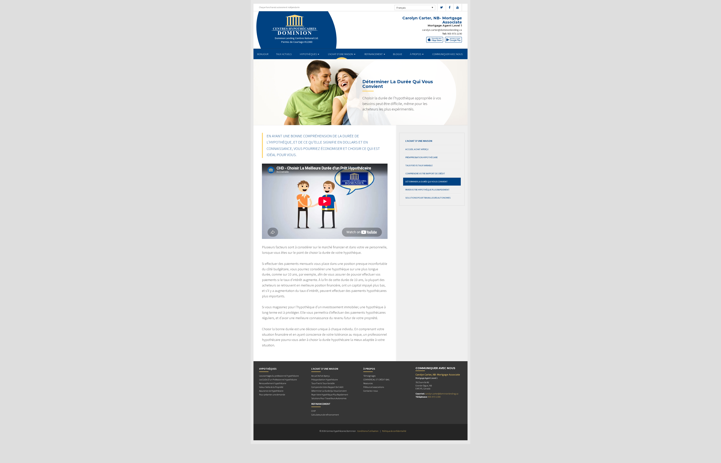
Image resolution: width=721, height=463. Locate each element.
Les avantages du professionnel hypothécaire (279, 375)
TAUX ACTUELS (284, 54)
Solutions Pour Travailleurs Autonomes (427, 197)
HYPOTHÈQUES (308, 54)
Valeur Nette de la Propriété (271, 387)
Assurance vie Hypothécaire (271, 390)
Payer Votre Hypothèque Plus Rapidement (427, 189)
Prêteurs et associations (373, 387)
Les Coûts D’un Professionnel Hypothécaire (278, 379)
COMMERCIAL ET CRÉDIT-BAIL (376, 379)
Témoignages (369, 375)
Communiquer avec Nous (447, 54)
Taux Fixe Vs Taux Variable (419, 165)
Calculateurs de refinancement (325, 414)
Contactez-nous (370, 390)
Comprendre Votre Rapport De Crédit (425, 173)
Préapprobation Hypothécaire (421, 157)
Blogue (397, 54)
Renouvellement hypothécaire (272, 383)
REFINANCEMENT (373, 54)
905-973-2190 (454, 33)
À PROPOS (416, 54)
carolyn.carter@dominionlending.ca (442, 30)
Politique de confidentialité (394, 431)
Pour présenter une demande (272, 394)
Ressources (368, 383)
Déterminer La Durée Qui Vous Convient (426, 181)
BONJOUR (262, 54)
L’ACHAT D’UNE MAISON (341, 54)
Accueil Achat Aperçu (416, 149)
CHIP (313, 410)
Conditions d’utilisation (368, 431)
